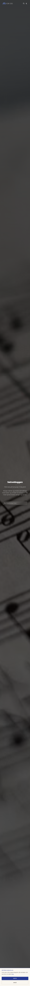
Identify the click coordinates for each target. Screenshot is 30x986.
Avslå (15, 982)
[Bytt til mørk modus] (26, 3)
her (13, 974)
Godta (15, 978)
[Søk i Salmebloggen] (23, 3)
